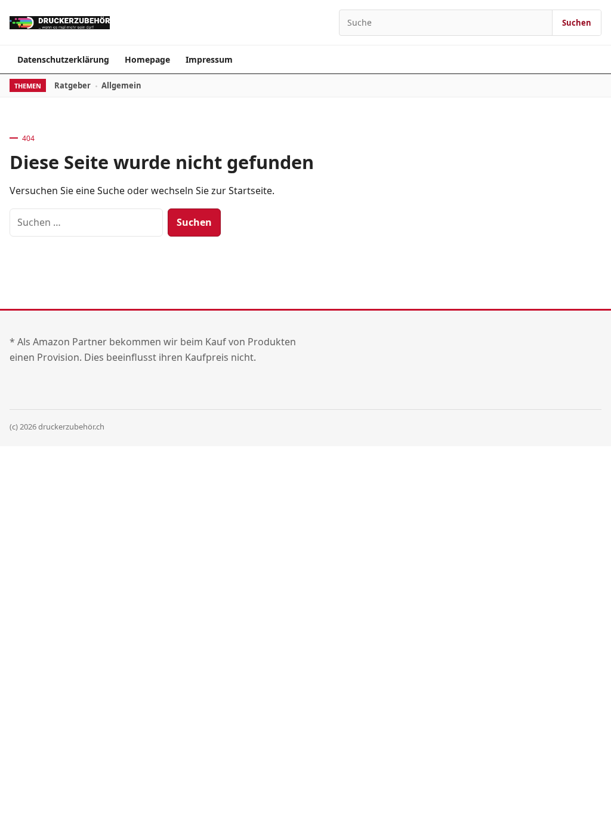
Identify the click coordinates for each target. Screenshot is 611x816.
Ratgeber (72, 85)
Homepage (147, 59)
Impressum (209, 59)
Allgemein (121, 85)
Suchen (576, 22)
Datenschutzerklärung (63, 59)
